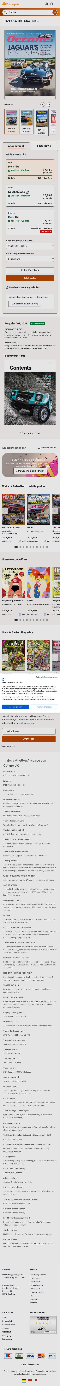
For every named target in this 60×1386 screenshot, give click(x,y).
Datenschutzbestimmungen (47, 677)
